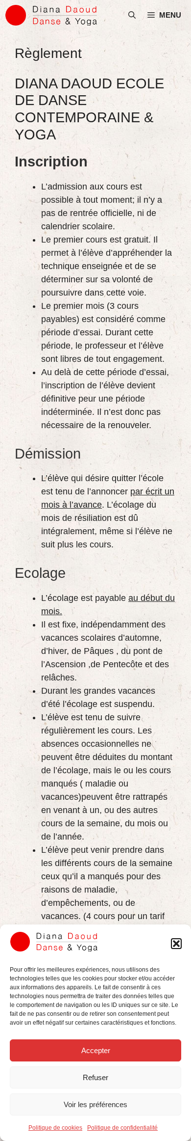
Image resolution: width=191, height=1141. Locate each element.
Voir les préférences (95, 1104)
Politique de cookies (55, 1127)
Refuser (95, 1077)
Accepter (95, 1050)
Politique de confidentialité (122, 1127)
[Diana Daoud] (51, 15)
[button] (176, 944)
